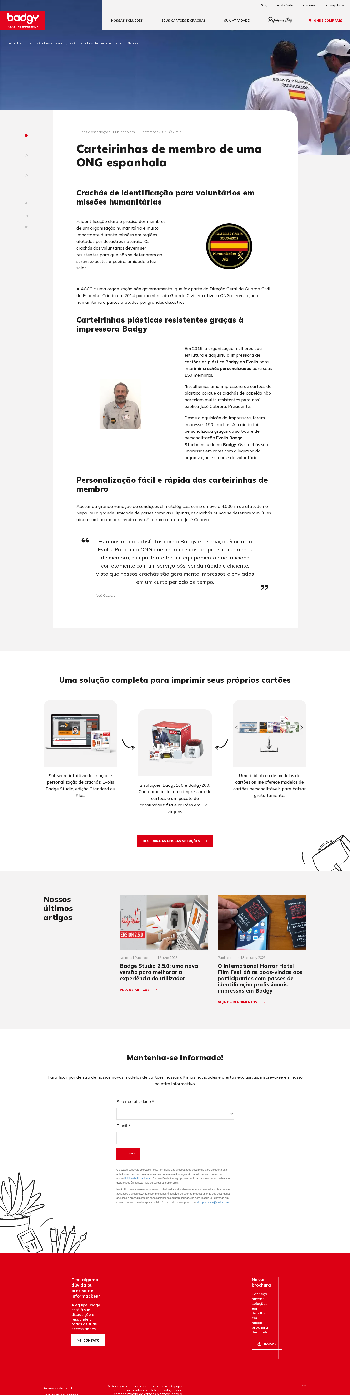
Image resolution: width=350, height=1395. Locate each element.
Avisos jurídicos (56, 1388)
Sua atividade (237, 20)
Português (333, 5)
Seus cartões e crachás (183, 20)
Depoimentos (280, 20)
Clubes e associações (56, 43)
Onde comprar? (328, 20)
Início (12, 43)
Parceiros (309, 5)
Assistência (285, 5)
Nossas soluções (127, 20)
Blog (264, 5)
